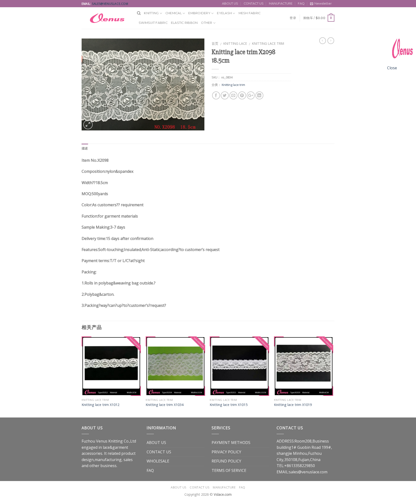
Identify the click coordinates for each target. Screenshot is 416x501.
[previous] (81, 376)
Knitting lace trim (268, 43)
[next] (333, 376)
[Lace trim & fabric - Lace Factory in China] (106, 18)
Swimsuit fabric (153, 23)
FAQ (301, 3)
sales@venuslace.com (110, 4)
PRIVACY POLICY (226, 452)
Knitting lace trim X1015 (228, 405)
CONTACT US (254, 3)
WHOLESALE (158, 461)
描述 (85, 148)
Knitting (151, 13)
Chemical (173, 13)
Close (392, 68)
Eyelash (224, 13)
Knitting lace (235, 43)
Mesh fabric (250, 13)
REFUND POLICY (226, 461)
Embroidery (199, 13)
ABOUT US (230, 3)
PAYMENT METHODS (231, 442)
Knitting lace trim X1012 (100, 405)
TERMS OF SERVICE (229, 470)
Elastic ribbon (184, 23)
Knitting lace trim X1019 (293, 405)
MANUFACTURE (280, 3)
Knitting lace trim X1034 (164, 405)
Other (206, 23)
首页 (215, 43)
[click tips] (401, 50)
